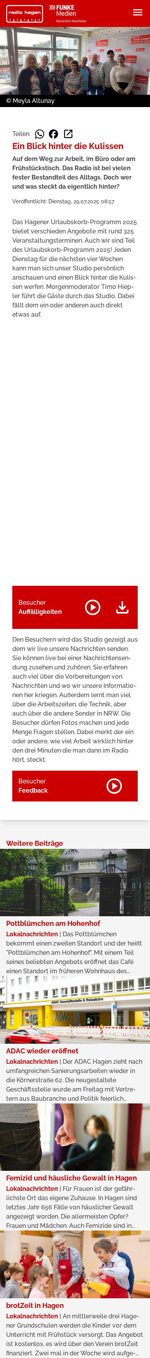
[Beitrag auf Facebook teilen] (53, 134)
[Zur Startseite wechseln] (24, 14)
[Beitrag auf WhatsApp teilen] (39, 134)
